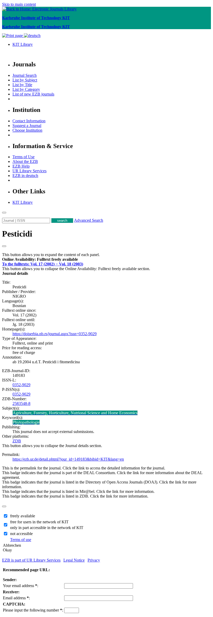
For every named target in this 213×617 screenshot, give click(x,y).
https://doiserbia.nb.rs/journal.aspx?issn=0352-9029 (54, 334)
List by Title (22, 84)
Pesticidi (17, 233)
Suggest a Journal (26, 125)
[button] (40, 259)
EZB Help (21, 166)
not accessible (21, 533)
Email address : (16, 598)
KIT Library (22, 44)
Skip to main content (19, 4)
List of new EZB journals (33, 94)
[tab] (106, 259)
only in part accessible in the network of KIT (46, 527)
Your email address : (20, 585)
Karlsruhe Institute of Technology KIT (36, 18)
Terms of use (20, 539)
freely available (22, 516)
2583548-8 (21, 403)
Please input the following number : (33, 610)
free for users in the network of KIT (39, 522)
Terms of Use (23, 157)
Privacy (94, 560)
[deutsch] (32, 35)
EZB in (25, 175)
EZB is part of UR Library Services (31, 560)
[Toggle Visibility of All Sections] (4, 246)
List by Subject (24, 80)
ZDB (16, 441)
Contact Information (28, 121)
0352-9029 (21, 385)
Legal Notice (74, 560)
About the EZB (25, 161)
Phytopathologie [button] (26, 422)
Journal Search (24, 75)
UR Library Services (29, 171)
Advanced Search (88, 220)
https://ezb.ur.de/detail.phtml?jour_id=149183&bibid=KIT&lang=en (68, 459)
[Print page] (13, 35)
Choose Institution (27, 130)
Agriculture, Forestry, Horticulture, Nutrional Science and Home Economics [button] (75, 413)
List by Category (26, 89)
